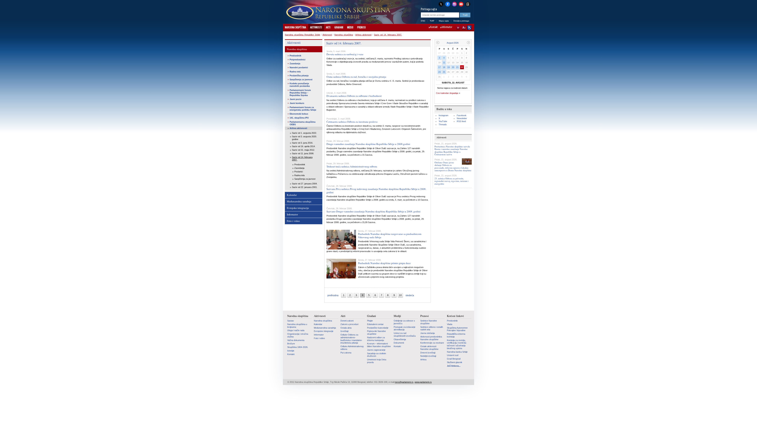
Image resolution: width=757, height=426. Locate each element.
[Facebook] (447, 4)
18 (444, 67)
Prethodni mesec (437, 42)
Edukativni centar (375, 324)
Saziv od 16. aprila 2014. (303, 146)
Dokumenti (399, 343)
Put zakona (345, 352)
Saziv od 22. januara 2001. (304, 187)
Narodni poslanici (299, 67)
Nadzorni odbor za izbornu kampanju (376, 338)
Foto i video (293, 221)
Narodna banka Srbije (457, 352)
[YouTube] (461, 4)
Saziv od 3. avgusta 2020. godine (304, 137)
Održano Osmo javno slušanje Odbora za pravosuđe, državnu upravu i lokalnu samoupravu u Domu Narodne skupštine (452, 166)
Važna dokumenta (295, 340)
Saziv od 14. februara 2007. (388, 35)
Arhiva (423, 359)
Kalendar (292, 195)
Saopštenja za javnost (301, 79)
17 (439, 67)
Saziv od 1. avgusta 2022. (304, 133)
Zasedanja (295, 63)
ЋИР (432, 21)
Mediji (350, 27)
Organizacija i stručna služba (297, 335)
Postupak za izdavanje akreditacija (404, 328)
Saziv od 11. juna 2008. (303, 153)
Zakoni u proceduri (349, 324)
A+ (463, 27)
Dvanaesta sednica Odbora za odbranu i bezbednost (354, 96)
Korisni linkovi (455, 316)
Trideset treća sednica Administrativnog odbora (351, 166)
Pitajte (370, 321)
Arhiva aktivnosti (363, 35)
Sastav (290, 321)
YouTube (443, 121)
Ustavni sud (452, 355)
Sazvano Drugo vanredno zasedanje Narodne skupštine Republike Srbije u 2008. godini (373, 211)
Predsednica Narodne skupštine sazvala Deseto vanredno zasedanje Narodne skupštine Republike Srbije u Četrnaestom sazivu (452, 150)
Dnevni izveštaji (427, 352)
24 (439, 72)
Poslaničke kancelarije (377, 328)
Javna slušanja (427, 333)
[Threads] (467, 4)
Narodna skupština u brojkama (297, 325)
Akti (328, 27)
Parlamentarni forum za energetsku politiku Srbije (303, 108)
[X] (441, 4)
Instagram (443, 115)
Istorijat (290, 350)
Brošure (291, 343)
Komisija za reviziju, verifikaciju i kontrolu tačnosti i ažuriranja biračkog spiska (456, 344)
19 (448, 67)
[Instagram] (454, 4)
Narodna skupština (295, 27)
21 (457, 67)
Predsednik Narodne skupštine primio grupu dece (384, 263)
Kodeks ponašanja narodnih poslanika (300, 84)
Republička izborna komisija (456, 335)
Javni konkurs (297, 103)
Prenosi (361, 27)
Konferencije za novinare (432, 343)
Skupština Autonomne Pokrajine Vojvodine (457, 329)
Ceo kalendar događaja (447, 93)
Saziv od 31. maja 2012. (303, 150)
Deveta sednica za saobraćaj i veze (344, 54)
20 (453, 67)
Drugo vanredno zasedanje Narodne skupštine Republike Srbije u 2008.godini (368, 144)
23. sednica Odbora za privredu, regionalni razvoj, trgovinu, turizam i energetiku (451, 181)
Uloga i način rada (295, 330)
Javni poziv (295, 99)
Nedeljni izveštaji (428, 356)
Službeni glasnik (454, 362)
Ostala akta (345, 328)
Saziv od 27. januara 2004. (304, 183)
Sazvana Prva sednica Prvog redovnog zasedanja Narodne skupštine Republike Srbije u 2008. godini (376, 190)
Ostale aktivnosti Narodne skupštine (429, 347)
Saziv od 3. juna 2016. (302, 143)
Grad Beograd (454, 359)
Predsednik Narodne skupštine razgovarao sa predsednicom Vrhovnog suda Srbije (389, 235)
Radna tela (295, 71)
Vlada (449, 324)
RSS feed (461, 121)
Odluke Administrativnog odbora (352, 347)
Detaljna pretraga (461, 21)
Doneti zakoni (346, 321)
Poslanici (298, 171)
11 (444, 62)
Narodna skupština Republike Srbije (302, 35)
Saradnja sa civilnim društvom (376, 354)
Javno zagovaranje (376, 350)
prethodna (332, 295)
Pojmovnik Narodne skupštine (376, 332)
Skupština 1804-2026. (297, 347)
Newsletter (462, 118)
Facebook (461, 115)
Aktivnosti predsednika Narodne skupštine (431, 338)
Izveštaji (344, 331)
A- (458, 27)
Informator (447, 27)
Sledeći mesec (468, 42)
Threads (443, 124)
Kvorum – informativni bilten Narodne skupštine (379, 345)
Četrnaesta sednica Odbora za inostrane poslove (352, 121)
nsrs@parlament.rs (404, 382)
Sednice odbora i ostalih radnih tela (431, 328)
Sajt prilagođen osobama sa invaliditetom (469, 27)
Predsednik (295, 55)
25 (444, 72)
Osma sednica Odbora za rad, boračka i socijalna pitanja (356, 76)
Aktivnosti (316, 27)
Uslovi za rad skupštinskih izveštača (405, 334)
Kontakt (434, 27)
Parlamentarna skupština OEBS (302, 123)
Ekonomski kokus (299, 114)
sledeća (410, 295)
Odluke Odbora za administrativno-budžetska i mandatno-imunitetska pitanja (351, 339)
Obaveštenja (400, 339)
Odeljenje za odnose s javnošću (404, 322)
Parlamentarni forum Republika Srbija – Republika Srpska (300, 92)
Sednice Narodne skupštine (428, 322)
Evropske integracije (298, 208)
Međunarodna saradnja (299, 201)
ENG (423, 21)
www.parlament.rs (423, 382)
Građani (338, 27)
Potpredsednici (297, 59)
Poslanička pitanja (299, 75)
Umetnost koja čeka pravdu (376, 360)
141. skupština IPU (299, 118)
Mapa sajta (444, 21)
